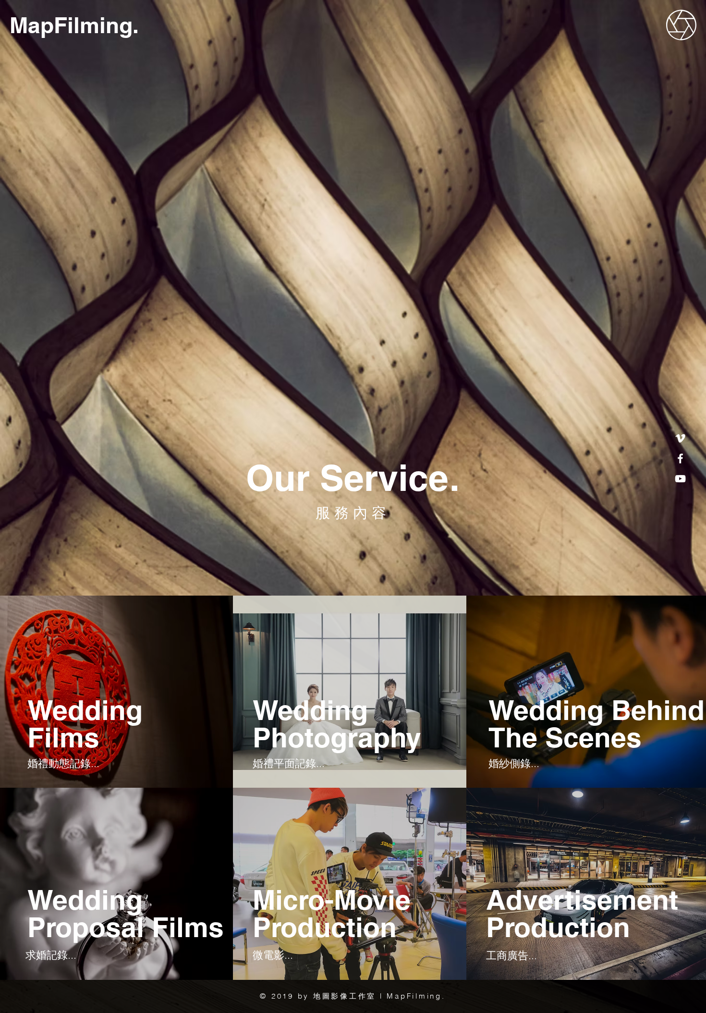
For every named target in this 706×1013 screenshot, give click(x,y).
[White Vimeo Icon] (680, 438)
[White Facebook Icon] (680, 458)
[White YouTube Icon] (680, 478)
